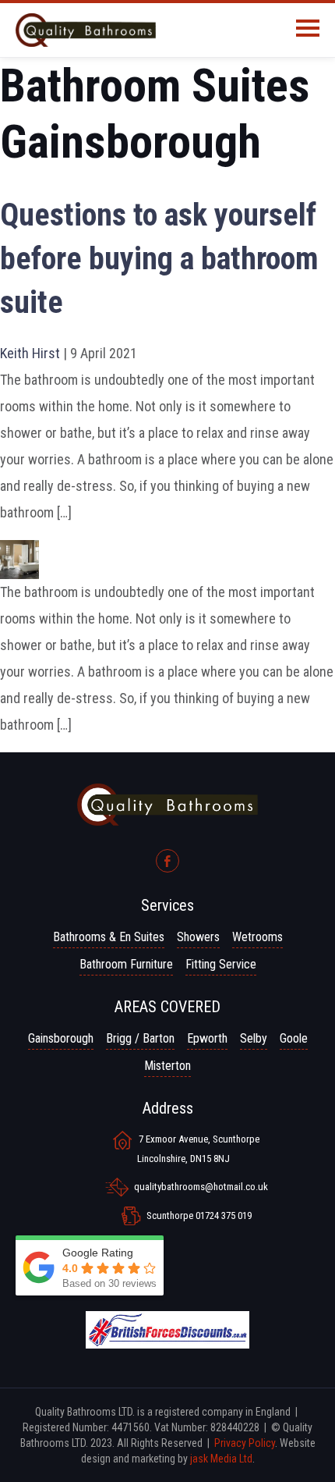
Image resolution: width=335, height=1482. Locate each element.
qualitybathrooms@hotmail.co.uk (201, 1186)
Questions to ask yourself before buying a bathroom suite (159, 259)
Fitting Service (220, 964)
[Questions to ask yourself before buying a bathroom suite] (19, 553)
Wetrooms (257, 936)
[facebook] (167, 860)
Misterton (167, 1065)
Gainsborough (60, 1038)
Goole (294, 1038)
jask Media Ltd (221, 1458)
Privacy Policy (244, 1443)
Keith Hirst (30, 353)
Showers (198, 936)
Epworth (207, 1038)
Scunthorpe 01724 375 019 (199, 1215)
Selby (253, 1038)
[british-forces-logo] (167, 1322)
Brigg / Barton (140, 1038)
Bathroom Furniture (126, 964)
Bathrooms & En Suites (108, 936)
